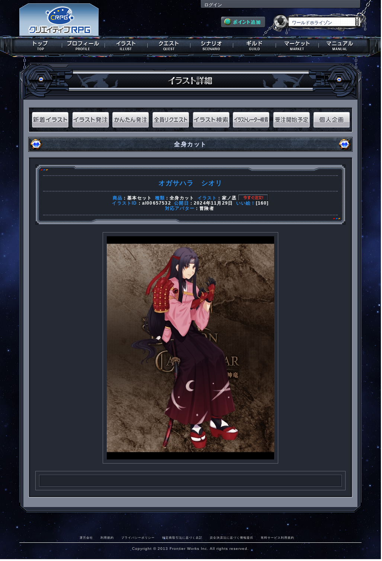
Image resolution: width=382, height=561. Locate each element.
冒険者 (206, 208)
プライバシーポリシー (138, 537)
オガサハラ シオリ (190, 183)
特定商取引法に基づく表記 (182, 537)
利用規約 (107, 537)
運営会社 (86, 537)
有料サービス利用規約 (277, 537)
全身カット (182, 198)
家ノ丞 (229, 198)
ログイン (213, 4)
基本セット (139, 198)
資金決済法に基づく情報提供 (231, 537)
